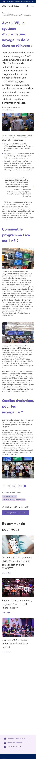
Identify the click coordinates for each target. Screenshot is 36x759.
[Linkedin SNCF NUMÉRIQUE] (14, 486)
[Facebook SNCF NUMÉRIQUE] (4, 486)
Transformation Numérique (14, 500)
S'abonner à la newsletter (16, 739)
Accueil (4, 13)
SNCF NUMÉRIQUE (10, 6)
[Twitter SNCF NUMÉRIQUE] (9, 486)
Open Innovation (9, 496)
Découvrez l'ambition (14, 743)
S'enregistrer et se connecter (15, 513)
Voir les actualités (13, 747)
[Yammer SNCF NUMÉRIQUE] (20, 486)
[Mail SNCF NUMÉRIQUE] (25, 486)
